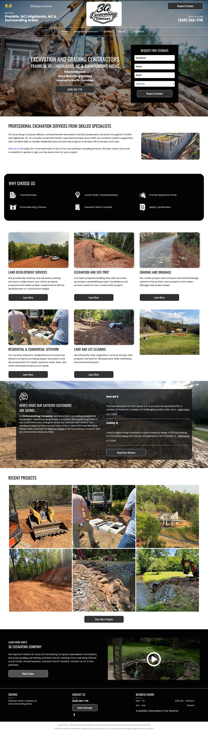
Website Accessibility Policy (141, 725)
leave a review (56, 428)
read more (183, 409)
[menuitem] (64, 31)
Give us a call (15, 148)
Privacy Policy (62, 725)
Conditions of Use (100, 725)
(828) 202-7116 (190, 20)
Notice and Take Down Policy (119, 725)
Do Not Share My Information (82, 725)
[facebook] (74, 715)
